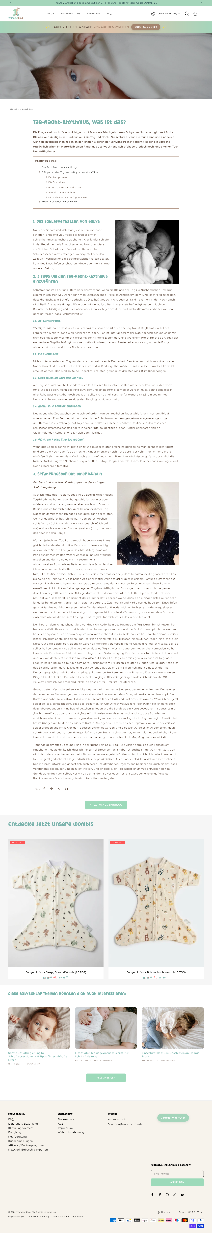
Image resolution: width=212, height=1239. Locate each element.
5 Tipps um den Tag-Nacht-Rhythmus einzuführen (70, 172)
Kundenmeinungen (20, 1141)
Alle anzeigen (106, 1077)
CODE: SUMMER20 (145, 27)
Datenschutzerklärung (38, 1216)
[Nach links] (11, 3)
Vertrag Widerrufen (173, 1117)
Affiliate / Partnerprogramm (27, 1145)
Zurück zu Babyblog (108, 804)
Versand (64, 1216)
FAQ (11, 1119)
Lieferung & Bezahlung (23, 1123)
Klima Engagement (20, 1128)
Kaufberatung (17, 1136)
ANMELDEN (177, 1182)
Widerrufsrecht (16, 1216)
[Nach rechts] (201, 3)
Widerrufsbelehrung (71, 1132)
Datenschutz (66, 1119)
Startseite (15, 109)
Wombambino (24, 1212)
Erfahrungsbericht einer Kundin (60, 201)
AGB (60, 1123)
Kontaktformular (118, 1119)
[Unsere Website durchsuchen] (186, 13)
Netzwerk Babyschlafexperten (28, 1149)
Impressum (65, 1128)
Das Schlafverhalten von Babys (60, 167)
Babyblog (27, 109)
